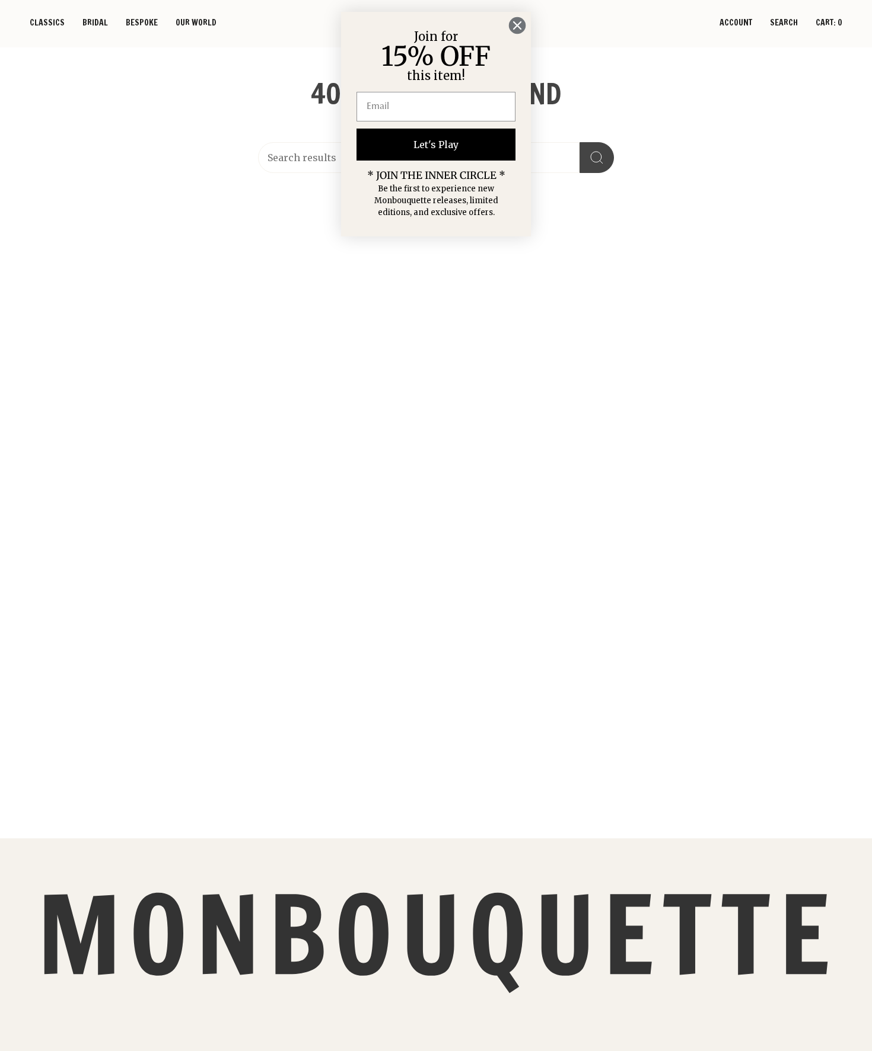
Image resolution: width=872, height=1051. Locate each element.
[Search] (597, 157)
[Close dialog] (517, 25)
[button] (47, 24)
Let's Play (436, 144)
